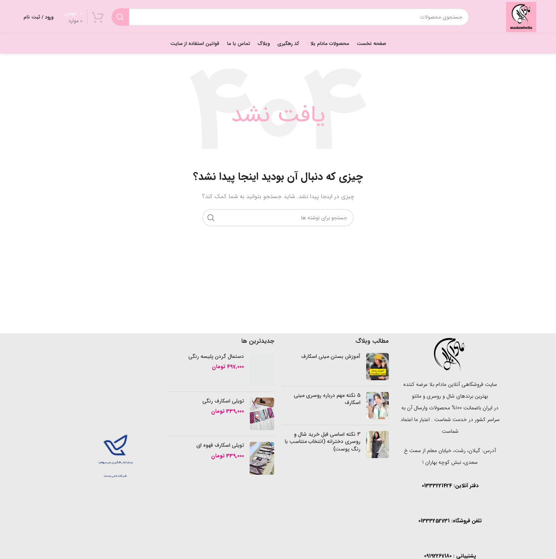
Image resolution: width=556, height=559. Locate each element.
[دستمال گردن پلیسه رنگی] (262, 369)
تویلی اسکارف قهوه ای (220, 445)
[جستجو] (120, 17)
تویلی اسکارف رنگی (223, 401)
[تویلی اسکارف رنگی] (262, 414)
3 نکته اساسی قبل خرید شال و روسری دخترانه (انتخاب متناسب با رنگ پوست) (322, 441)
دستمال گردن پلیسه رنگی (216, 357)
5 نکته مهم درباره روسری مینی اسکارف (327, 399)
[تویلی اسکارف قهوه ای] (262, 458)
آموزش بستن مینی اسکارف (330, 356)
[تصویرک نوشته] (377, 366)
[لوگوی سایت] (521, 16)
